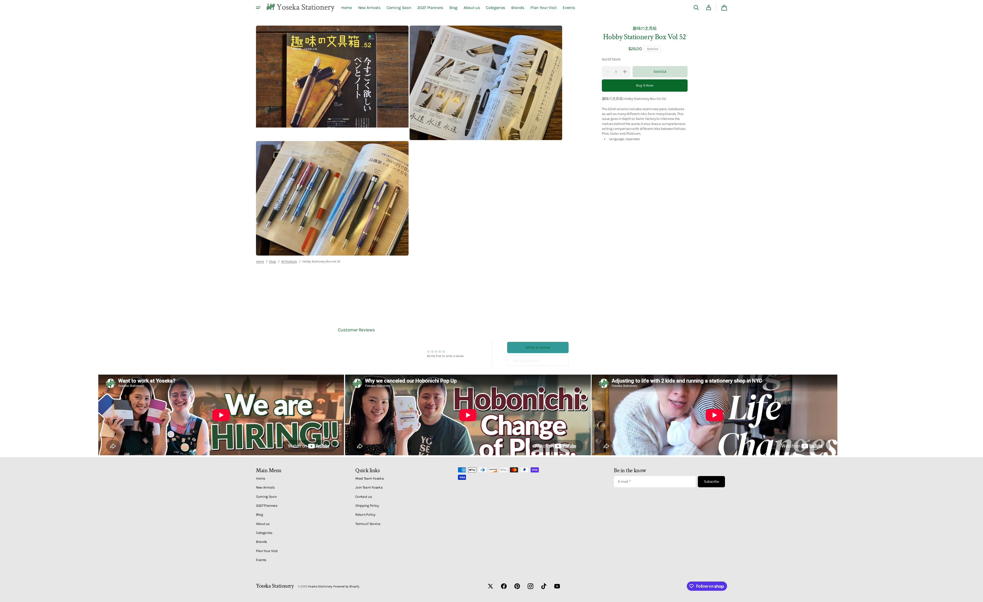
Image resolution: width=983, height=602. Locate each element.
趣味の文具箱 (645, 28)
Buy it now (644, 85)
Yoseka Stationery (320, 586)
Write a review (537, 347)
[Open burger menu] (258, 7)
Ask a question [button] (526, 360)
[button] (696, 7)
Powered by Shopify (346, 586)
